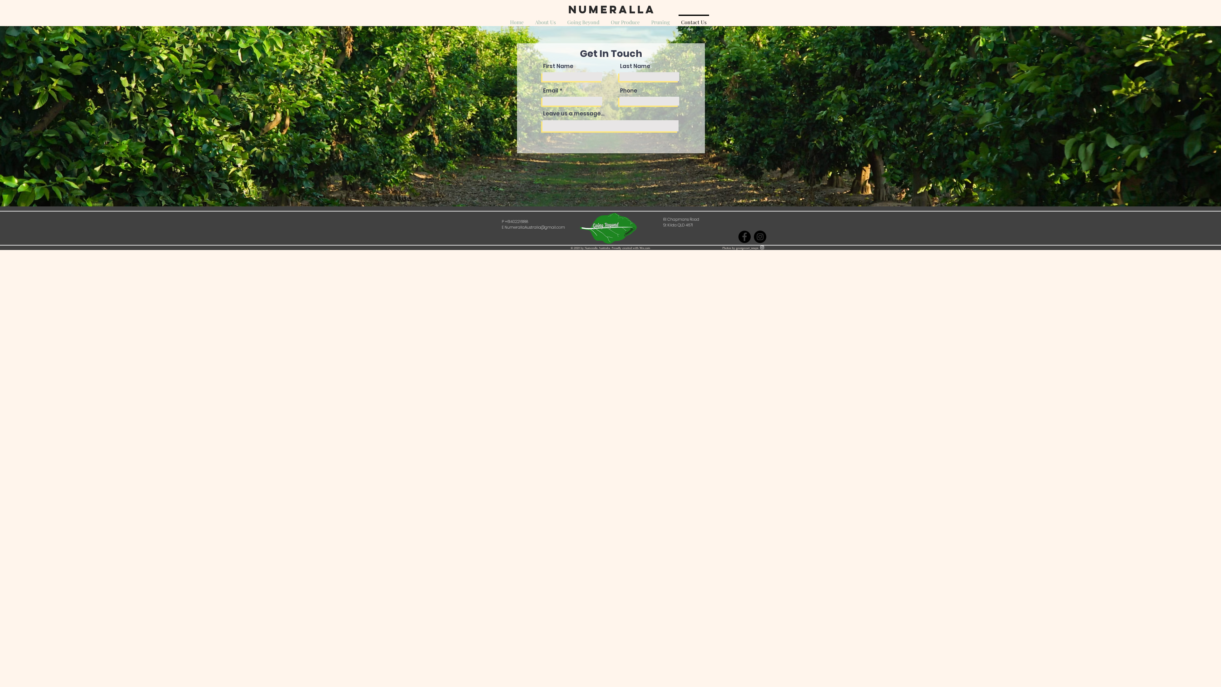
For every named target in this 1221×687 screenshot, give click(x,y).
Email (550, 91)
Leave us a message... (573, 113)
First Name (558, 66)
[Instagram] (760, 237)
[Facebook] (744, 237)
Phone (628, 91)
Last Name (635, 66)
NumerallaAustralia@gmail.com (535, 227)
